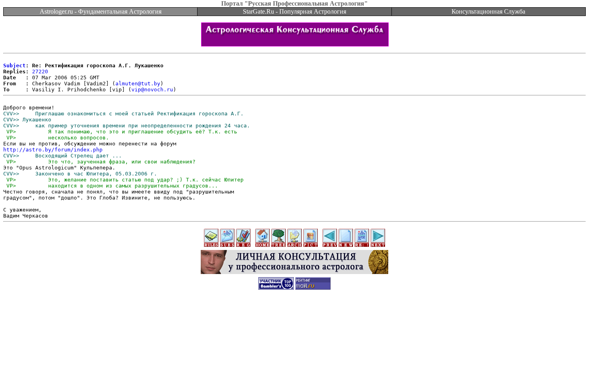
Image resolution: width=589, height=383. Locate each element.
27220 (40, 72)
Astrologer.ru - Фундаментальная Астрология (100, 11)
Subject (14, 65)
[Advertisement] (294, 313)
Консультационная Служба (488, 11)
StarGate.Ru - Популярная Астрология (294, 11)
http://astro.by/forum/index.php (53, 150)
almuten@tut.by (137, 84)
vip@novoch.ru (152, 90)
